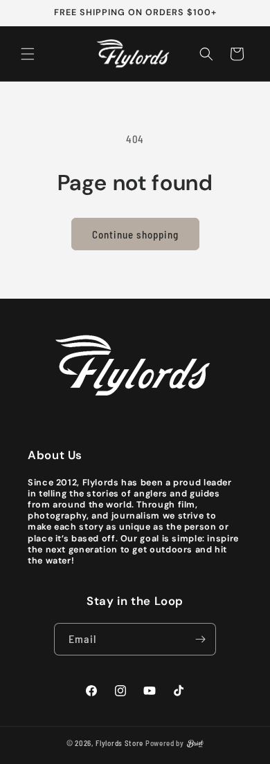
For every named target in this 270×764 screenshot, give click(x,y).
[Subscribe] (200, 639)
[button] (27, 54)
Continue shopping (135, 234)
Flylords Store (119, 742)
